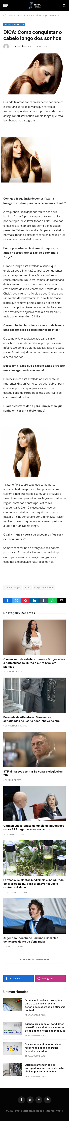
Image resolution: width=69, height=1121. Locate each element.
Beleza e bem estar (14, 24)
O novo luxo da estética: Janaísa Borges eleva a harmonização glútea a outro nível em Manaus (34, 662)
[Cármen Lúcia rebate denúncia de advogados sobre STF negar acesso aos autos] (34, 803)
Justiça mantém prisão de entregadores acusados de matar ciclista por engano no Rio (45, 1068)
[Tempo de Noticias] (34, 5)
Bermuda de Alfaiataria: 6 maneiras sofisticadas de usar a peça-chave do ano (31, 719)
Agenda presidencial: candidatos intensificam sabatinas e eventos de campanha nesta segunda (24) (45, 1027)
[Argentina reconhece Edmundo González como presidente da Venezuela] (34, 915)
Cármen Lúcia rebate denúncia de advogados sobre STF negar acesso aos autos (33, 827)
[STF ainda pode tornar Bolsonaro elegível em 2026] (34, 749)
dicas (27, 587)
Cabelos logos (12, 587)
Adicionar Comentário (34, 959)
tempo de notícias (44, 587)
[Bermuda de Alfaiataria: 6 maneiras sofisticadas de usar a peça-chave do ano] (34, 695)
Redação (19, 46)
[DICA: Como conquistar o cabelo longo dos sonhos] (34, 73)
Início (5, 15)
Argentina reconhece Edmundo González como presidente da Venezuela (30, 939)
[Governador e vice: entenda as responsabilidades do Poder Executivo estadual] (12, 1048)
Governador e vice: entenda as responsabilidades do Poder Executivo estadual (43, 1048)
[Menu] (5, 5)
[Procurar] (64, 5)
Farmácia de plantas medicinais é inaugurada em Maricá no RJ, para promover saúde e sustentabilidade (33, 883)
